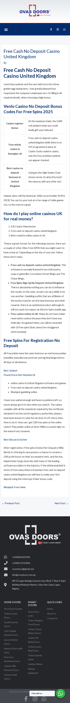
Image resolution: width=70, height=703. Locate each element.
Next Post (61, 503)
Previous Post (11, 503)
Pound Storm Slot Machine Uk (19, 375)
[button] (6, 29)
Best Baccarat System (15, 439)
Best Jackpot (10, 370)
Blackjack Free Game (15, 487)
